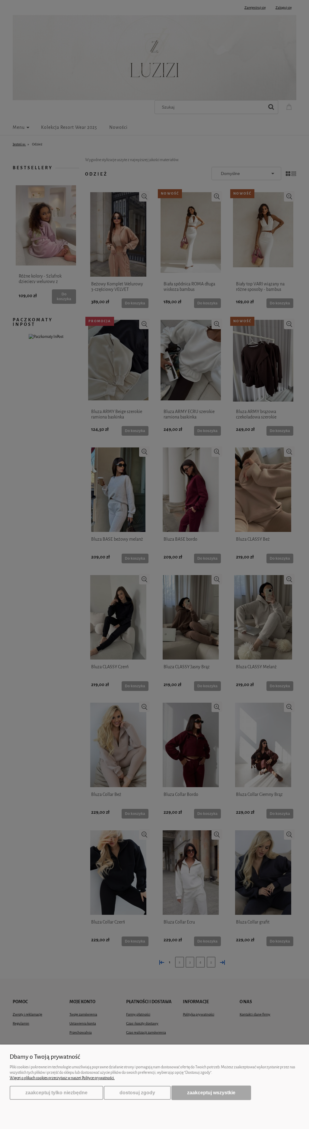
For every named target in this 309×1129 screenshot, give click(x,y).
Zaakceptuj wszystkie (211, 1092)
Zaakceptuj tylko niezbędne (56, 1092)
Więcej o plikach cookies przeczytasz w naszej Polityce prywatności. (62, 1077)
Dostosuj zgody (137, 1092)
